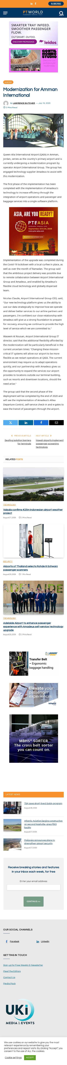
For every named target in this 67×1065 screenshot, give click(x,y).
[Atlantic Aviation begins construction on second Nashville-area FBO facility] (12, 825)
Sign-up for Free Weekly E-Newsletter (23, 965)
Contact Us (9, 977)
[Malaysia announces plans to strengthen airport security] (12, 844)
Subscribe (56, 4)
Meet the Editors (12, 971)
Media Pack (9, 983)
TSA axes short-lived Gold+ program (43, 803)
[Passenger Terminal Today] (33, 13)
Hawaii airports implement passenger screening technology (50, 443)
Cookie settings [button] (13, 1057)
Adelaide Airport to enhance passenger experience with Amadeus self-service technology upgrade (33, 626)
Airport (8, 82)
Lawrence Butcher (24, 103)
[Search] (61, 13)
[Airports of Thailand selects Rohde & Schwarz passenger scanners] (33, 541)
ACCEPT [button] (30, 1057)
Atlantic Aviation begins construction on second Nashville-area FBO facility (43, 824)
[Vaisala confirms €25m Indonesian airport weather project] (33, 484)
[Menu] (5, 13)
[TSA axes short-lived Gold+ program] (12, 808)
